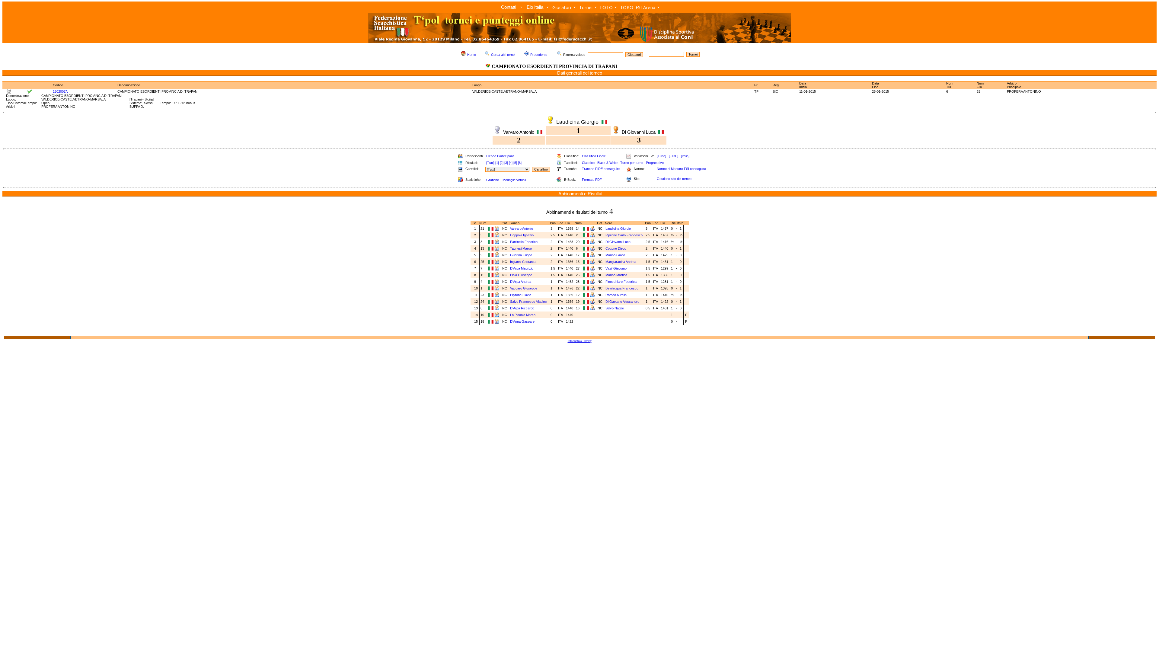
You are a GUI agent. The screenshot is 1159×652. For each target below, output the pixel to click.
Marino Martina (616, 275)
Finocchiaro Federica (621, 281)
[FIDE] (673, 156)
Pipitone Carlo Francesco (624, 235)
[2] (501, 163)
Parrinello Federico (524, 242)
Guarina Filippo (521, 255)
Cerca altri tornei (503, 54)
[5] (515, 163)
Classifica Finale (594, 156)
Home (471, 54)
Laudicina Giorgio (618, 228)
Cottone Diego (615, 248)
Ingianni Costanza (523, 262)
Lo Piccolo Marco (522, 315)
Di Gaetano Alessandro (622, 301)
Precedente (538, 54)
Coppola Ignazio (522, 235)
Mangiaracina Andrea (620, 262)
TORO (626, 7)
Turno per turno (631, 163)
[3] (506, 163)
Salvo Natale (614, 308)
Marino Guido (615, 255)
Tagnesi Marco (521, 248)
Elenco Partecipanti (500, 156)
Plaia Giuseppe (521, 275)
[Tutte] (661, 156)
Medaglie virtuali (514, 180)
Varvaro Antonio (521, 228)
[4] (510, 163)
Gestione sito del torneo (674, 179)
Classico (588, 163)
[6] (520, 163)
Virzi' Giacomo (616, 268)
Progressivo (655, 163)
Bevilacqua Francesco (621, 288)
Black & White (607, 163)
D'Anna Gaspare (522, 321)
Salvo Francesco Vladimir (529, 301)
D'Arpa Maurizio (521, 268)
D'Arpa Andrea (520, 281)
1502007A (60, 91)
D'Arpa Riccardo (522, 308)
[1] (497, 163)
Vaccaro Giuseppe (523, 288)
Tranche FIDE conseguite (601, 169)
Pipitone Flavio (520, 295)
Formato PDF (592, 179)
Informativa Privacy (580, 341)
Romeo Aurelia (616, 295)
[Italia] (685, 156)
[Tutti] (490, 163)
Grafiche (492, 180)
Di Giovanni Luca (618, 242)
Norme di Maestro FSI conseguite (681, 169)
